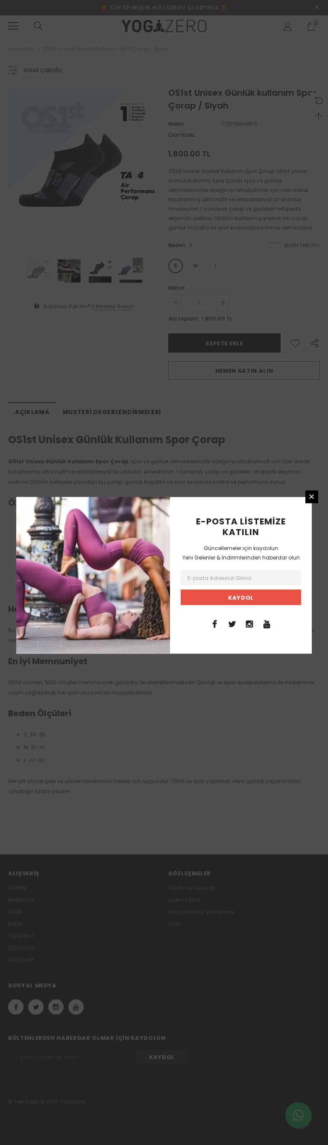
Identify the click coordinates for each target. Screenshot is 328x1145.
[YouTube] (267, 623)
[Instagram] (249, 623)
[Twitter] (232, 623)
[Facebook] (214, 623)
